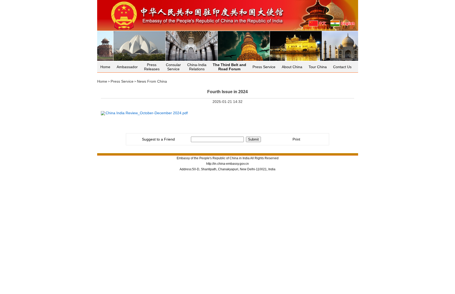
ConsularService (173, 67)
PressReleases (152, 67)
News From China (152, 81)
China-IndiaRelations (196, 67)
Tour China (318, 67)
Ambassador (127, 67)
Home (105, 67)
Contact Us (342, 67)
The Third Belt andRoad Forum (229, 67)
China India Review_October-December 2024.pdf (147, 113)
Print (296, 139)
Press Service (264, 67)
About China (292, 67)
